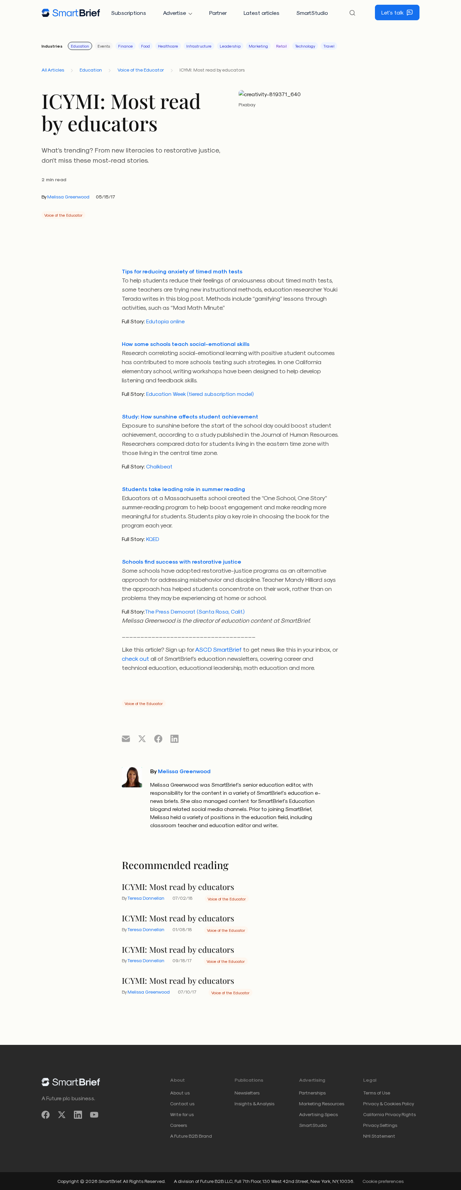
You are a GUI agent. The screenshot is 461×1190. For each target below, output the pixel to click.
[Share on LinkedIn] (174, 738)
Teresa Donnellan (145, 898)
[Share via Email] (126, 738)
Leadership (230, 46)
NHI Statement (379, 1136)
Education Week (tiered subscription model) (199, 393)
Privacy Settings (380, 1125)
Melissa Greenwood (68, 196)
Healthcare (168, 46)
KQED (152, 539)
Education (80, 46)
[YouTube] (94, 1114)
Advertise (174, 12)
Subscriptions (128, 12)
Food (145, 46)
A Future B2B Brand (191, 1136)
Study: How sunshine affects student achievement (190, 416)
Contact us (182, 1103)
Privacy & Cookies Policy (388, 1103)
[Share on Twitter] (142, 738)
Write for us (182, 1114)
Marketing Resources (321, 1103)
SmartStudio (312, 12)
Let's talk (392, 12)
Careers (178, 1125)
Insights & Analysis (254, 1103)
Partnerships (312, 1093)
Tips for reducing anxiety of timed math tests (182, 271)
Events (104, 46)
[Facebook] (45, 1114)
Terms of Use (376, 1093)
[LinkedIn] (78, 1114)
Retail (281, 46)
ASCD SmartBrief (218, 649)
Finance (125, 46)
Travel (328, 46)
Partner (218, 12)
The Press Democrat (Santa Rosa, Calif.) (195, 611)
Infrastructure (199, 46)
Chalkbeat (158, 466)
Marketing (258, 46)
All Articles (53, 70)
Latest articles (261, 12)
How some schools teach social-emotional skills (185, 344)
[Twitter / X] (62, 1114)
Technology (305, 46)
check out (135, 658)
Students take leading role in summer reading (183, 489)
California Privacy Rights (389, 1114)
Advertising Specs (318, 1114)
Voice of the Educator (140, 70)
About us (180, 1093)
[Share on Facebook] (158, 738)
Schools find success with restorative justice (181, 561)
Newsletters (247, 1093)
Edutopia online (165, 321)
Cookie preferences (383, 1181)
